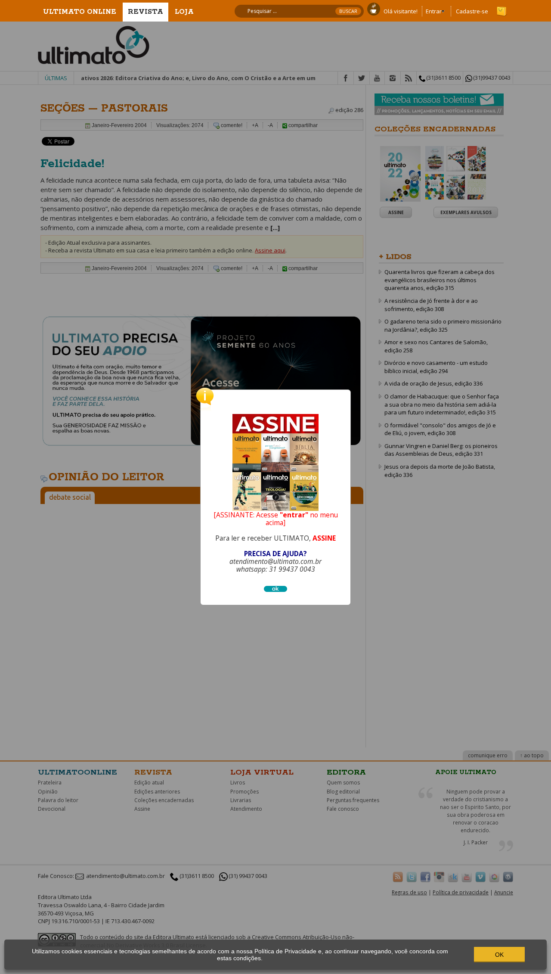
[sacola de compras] (502, 7)
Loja (184, 11)
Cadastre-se (472, 11)
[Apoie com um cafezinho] (374, 8)
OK (499, 954)
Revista (145, 11)
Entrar (434, 11)
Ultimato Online (79, 11)
